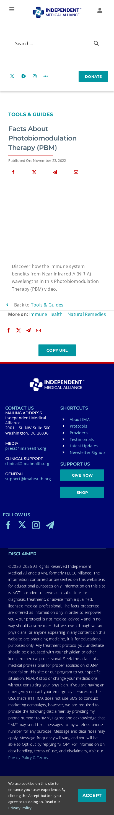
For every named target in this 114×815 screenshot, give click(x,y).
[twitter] (22, 524)
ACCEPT (92, 795)
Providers (79, 432)
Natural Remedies (87, 314)
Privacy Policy (20, 807)
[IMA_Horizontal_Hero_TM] (57, 9)
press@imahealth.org (25, 448)
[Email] (76, 172)
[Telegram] (55, 172)
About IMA (80, 419)
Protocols (78, 426)
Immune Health (46, 314)
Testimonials (82, 439)
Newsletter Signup (87, 452)
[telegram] (50, 525)
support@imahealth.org (28, 478)
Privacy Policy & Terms (28, 757)
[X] (34, 172)
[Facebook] (13, 172)
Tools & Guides (30, 114)
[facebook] (8, 525)
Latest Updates (84, 445)
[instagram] (36, 525)
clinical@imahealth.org (27, 463)
